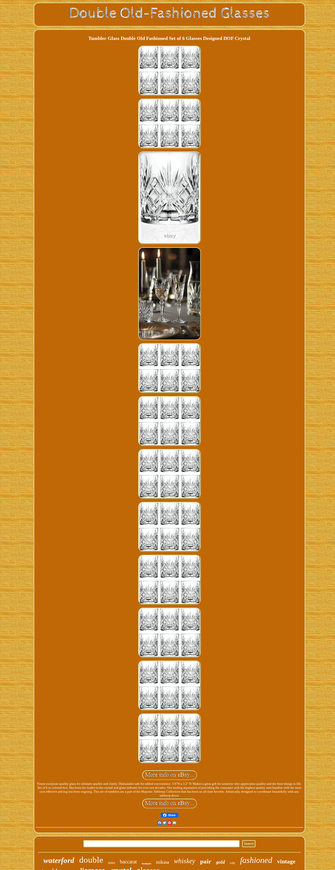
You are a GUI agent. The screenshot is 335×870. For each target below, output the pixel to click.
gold (220, 862)
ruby (232, 863)
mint (111, 863)
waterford (58, 860)
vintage (286, 861)
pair (205, 861)
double (91, 860)
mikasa (162, 862)
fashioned (256, 860)
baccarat (128, 862)
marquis (146, 863)
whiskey (184, 861)
